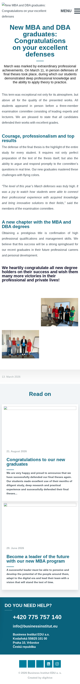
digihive (47, 677)
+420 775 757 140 (37, 617)
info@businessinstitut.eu (35, 626)
